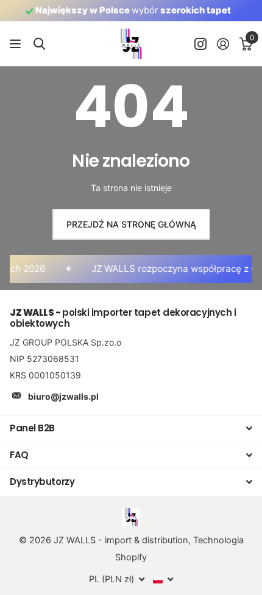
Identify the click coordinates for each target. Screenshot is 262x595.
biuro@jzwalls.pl (63, 396)
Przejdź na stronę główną (131, 224)
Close (131, 429)
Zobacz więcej (17, 44)
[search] (39, 44)
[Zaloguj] (222, 43)
